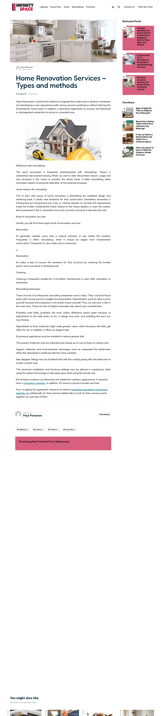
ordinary (54, 429)
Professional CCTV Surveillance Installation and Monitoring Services (144, 61)
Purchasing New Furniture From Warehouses (44, 441)
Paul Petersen (27, 67)
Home (8, 712)
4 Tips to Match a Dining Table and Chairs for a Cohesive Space (144, 138)
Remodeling (105, 414)
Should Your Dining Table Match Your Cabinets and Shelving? (145, 125)
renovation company (34, 383)
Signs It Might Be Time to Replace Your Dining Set (144, 110)
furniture (39, 429)
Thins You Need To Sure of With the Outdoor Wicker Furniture (145, 151)
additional (24, 429)
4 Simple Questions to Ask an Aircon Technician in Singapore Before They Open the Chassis (144, 36)
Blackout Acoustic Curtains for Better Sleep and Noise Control (143, 83)
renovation (70, 429)
